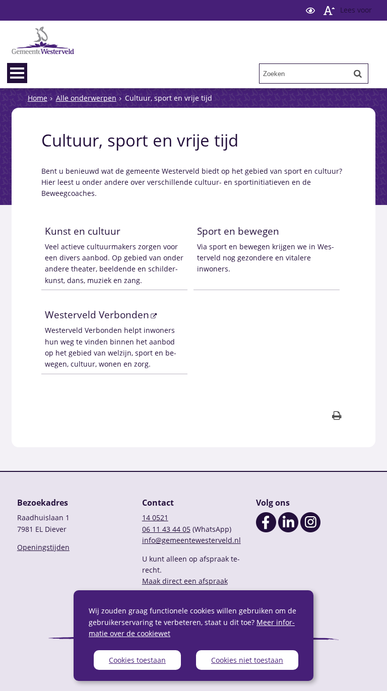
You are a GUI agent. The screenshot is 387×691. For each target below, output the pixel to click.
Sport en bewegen (238, 231)
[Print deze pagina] (337, 416)
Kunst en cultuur (82, 231)
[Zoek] (357, 73)
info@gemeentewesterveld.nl (191, 540)
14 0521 (155, 517)
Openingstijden (43, 547)
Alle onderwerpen (86, 98)
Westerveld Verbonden (97, 314)
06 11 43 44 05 (166, 529)
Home (37, 98)
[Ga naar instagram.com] (310, 529)
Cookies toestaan (137, 660)
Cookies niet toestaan (247, 660)
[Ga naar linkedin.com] (288, 529)
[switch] (310, 10)
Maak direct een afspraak (185, 581)
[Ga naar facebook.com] (266, 529)
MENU (17, 73)
